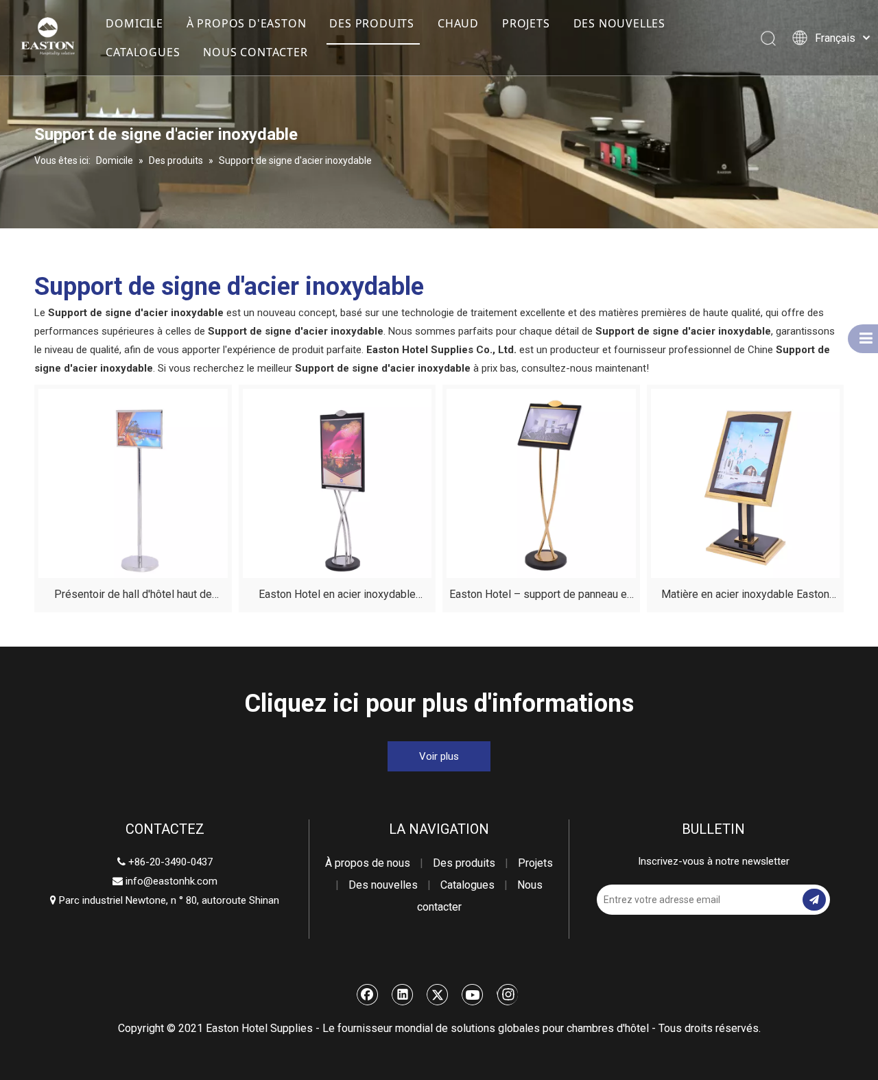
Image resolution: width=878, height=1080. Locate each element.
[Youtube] (473, 994)
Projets (535, 862)
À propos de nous (367, 862)
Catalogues (467, 884)
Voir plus (439, 756)
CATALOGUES (143, 52)
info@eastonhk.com (171, 881)
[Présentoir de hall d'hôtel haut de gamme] (133, 482)
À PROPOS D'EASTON (247, 23)
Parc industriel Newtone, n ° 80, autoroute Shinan (164, 900)
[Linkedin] (403, 994)
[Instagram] (507, 994)
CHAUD (458, 23)
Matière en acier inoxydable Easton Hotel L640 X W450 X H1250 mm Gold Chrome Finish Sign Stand (745, 596)
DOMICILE (134, 23)
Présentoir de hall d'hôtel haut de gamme (133, 596)
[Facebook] (368, 994)
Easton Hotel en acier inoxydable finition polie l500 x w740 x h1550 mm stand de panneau (337, 596)
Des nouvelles (383, 884)
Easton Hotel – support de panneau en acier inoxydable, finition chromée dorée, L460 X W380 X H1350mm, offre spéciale (540, 596)
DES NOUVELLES (619, 23)
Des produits (464, 862)
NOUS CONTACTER (255, 52)
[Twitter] (438, 994)
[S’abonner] (814, 900)
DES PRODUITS (371, 23)
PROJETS (526, 23)
